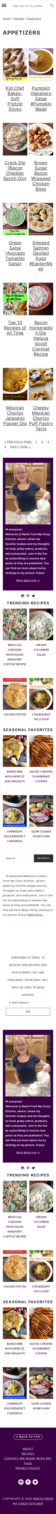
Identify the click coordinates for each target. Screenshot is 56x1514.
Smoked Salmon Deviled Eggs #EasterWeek (41, 255)
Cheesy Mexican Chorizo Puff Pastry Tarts (41, 418)
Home (6, 18)
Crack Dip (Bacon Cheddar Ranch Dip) (15, 170)
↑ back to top (28, 1437)
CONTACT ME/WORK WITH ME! (28, 1458)
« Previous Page (18, 441)
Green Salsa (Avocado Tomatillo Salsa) (15, 253)
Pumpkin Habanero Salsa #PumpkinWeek (41, 99)
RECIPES (28, 1454)
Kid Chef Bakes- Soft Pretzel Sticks (15, 99)
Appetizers (34, 18)
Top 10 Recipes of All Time (15, 328)
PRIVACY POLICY (28, 1468)
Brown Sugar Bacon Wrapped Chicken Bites (41, 175)
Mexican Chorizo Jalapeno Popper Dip (15, 415)
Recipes (19, 18)
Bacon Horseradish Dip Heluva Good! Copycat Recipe (41, 338)
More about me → (28, 580)
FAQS (28, 1463)
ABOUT (28, 1449)
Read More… (35, 914)
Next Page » (20, 446)
